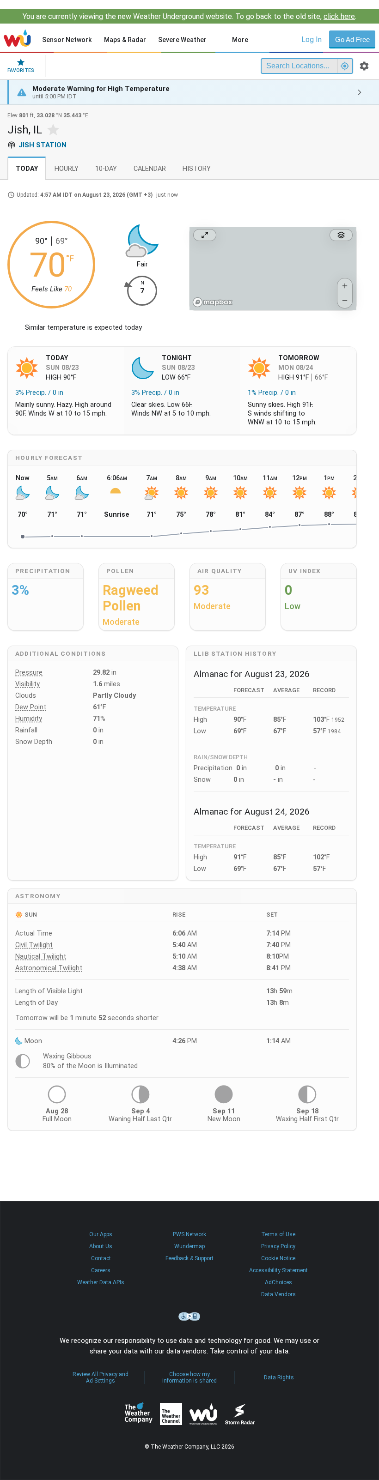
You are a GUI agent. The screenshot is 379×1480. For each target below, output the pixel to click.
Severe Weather (182, 39)
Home (17, 38)
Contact (101, 1258)
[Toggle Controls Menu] (341, 235)
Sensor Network (67, 39)
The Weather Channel (171, 1414)
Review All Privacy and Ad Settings (100, 1377)
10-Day (106, 169)
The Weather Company (139, 1414)
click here (339, 16)
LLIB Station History (235, 653)
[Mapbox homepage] (212, 302)
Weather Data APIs (100, 1282)
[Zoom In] (344, 285)
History (197, 169)
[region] (273, 269)
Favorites (20, 70)
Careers (100, 1270)
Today (27, 169)
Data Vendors (278, 1294)
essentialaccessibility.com (189, 1316)
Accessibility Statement (278, 1270)
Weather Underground (203, 1414)
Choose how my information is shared (189, 1377)
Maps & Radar (125, 39)
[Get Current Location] (344, 66)
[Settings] (364, 66)
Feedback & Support (189, 1258)
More (240, 39)
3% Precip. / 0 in (39, 393)
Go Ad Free (352, 39)
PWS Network (189, 1234)
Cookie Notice (278, 1258)
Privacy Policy (278, 1246)
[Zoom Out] (344, 300)
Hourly (67, 169)
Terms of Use (278, 1234)
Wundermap (189, 1246)
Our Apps (100, 1234)
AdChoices (278, 1282)
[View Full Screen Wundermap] (204, 235)
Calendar (150, 169)
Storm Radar (240, 1414)
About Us (100, 1246)
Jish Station (42, 145)
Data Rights (279, 1377)
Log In (311, 39)
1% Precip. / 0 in (272, 393)
